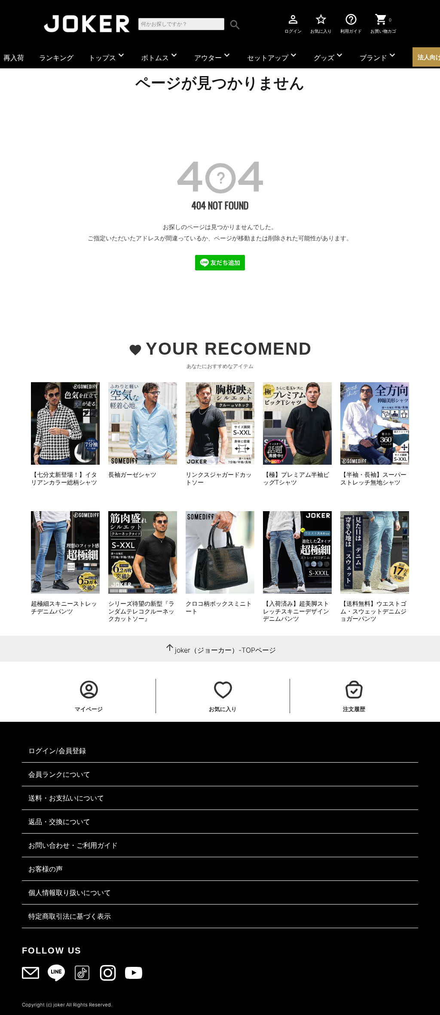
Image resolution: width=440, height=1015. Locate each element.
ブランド (378, 56)
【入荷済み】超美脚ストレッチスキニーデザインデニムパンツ (296, 611)
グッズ (329, 56)
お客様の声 (45, 869)
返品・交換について (59, 821)
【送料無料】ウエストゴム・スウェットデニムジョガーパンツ (373, 611)
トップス (107, 56)
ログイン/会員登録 (57, 750)
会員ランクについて (59, 774)
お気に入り (321, 23)
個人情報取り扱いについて (69, 892)
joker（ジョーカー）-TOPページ (225, 650)
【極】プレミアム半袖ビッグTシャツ (296, 478)
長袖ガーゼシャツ (132, 474)
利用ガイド (351, 23)
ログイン (293, 23)
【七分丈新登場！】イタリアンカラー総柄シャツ (64, 478)
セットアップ (273, 56)
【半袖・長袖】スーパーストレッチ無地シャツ (373, 478)
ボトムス (160, 56)
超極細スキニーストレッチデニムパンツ (64, 607)
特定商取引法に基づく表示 (69, 916)
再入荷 (13, 57)
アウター (213, 56)
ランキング (56, 57)
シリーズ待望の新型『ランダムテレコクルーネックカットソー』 (141, 611)
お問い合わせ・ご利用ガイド (73, 845)
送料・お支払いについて (66, 798)
